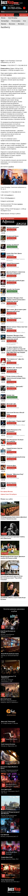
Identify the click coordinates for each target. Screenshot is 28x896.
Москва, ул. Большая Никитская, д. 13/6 (7, 680)
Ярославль (12, 24)
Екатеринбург (5, 21)
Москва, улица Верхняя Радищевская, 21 (7, 635)
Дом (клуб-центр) (6, 699)
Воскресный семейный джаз (15, 280)
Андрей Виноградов (13, 263)
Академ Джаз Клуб (6, 857)
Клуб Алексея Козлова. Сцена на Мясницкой (15, 259)
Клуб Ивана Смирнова (13, 373)
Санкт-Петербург (12, 18)
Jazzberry (23, 143)
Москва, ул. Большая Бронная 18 (9, 656)
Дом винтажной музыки (13, 364)
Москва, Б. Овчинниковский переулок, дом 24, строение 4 (9, 701)
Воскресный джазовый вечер (16, 457)
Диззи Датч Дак (11, 403)
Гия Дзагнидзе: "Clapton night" (16, 421)
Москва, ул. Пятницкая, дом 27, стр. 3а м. (10, 792)
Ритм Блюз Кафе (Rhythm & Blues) (16, 332)
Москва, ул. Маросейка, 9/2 (9, 746)
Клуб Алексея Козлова (13, 248)
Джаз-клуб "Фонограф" (8, 721)
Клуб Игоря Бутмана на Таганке (15, 322)
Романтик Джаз (11, 465)
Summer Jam (10, 395)
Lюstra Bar (9, 445)
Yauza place (10, 454)
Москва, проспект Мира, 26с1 (10, 859)
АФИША (2, 15)
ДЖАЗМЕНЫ (23, 15)
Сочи (24, 21)
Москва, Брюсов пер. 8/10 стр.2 (10, 881)
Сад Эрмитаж (5, 834)
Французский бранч (13, 227)
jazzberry (9, 195)
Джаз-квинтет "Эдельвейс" (15, 386)
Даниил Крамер (11, 483)
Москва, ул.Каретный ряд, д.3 (9, 836)
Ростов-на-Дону (16, 21)
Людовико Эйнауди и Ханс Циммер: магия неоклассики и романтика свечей (16, 299)
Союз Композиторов (12, 486)
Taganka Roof (10, 383)
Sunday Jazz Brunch (13, 244)
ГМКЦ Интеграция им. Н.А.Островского (12, 306)
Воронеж (3, 24)
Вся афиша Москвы (7, 491)
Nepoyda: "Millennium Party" (15, 474)
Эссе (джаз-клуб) (11, 277)
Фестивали (21, 24)
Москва (16, 3)
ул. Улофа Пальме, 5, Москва (9, 723)
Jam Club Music (11, 231)
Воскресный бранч (12, 236)
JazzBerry (9, 75)
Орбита (9, 315)
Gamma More (10, 460)
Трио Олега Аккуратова (14, 318)
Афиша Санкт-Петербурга (9, 494)
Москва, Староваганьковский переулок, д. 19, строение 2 (9, 770)
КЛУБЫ (17, 15)
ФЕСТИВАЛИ (9, 15)
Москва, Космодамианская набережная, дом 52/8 (9, 816)
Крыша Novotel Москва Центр (14, 356)
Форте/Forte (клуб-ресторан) (10, 653)
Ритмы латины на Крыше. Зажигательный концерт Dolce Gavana (16, 378)
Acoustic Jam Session (13, 289)
